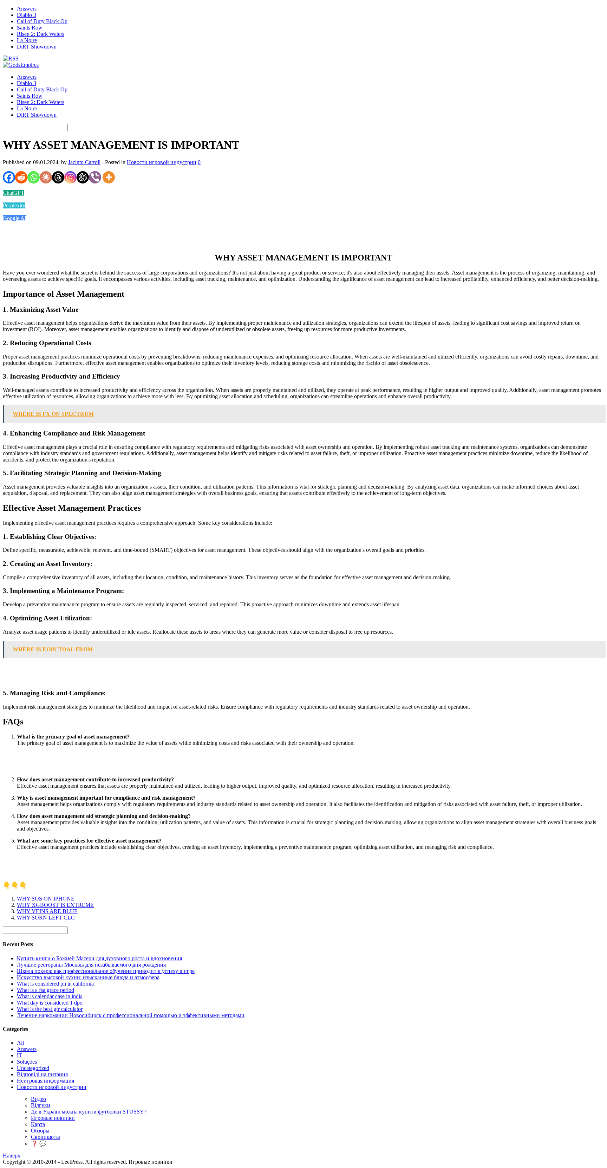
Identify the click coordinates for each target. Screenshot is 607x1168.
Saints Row (30, 28)
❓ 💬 (38, 1144)
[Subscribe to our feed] (11, 59)
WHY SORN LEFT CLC (46, 918)
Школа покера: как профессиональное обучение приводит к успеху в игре (106, 971)
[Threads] (58, 177)
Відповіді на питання (42, 1074)
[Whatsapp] (33, 177)
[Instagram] (70, 177)
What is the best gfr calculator (50, 1009)
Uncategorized (33, 1068)
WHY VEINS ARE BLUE (47, 911)
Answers (27, 9)
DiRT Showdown (37, 47)
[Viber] (95, 177)
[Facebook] (9, 177)
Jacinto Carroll (84, 162)
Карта (38, 1124)
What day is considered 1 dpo (50, 1003)
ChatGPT (13, 193)
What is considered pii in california (55, 984)
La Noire (27, 40)
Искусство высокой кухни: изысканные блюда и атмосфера (88, 977)
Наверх (11, 1156)
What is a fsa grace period (45, 990)
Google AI (14, 218)
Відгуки (40, 1105)
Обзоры (40, 1131)
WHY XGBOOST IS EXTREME (55, 905)
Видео (38, 1099)
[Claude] (46, 177)
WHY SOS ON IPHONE (45, 899)
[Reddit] (21, 177)
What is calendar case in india (50, 996)
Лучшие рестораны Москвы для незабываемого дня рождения (91, 965)
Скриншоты (45, 1137)
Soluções (27, 1062)
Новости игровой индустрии (161, 162)
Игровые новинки (53, 1118)
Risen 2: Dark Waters (40, 34)
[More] (108, 177)
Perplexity (14, 205)
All (20, 1043)
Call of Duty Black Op (42, 21)
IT (19, 1055)
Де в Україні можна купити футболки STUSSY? (88, 1112)
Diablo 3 (26, 15)
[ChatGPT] (83, 177)
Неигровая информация (45, 1081)
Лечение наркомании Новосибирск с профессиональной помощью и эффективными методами (130, 1015)
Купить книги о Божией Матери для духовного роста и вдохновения (99, 958)
